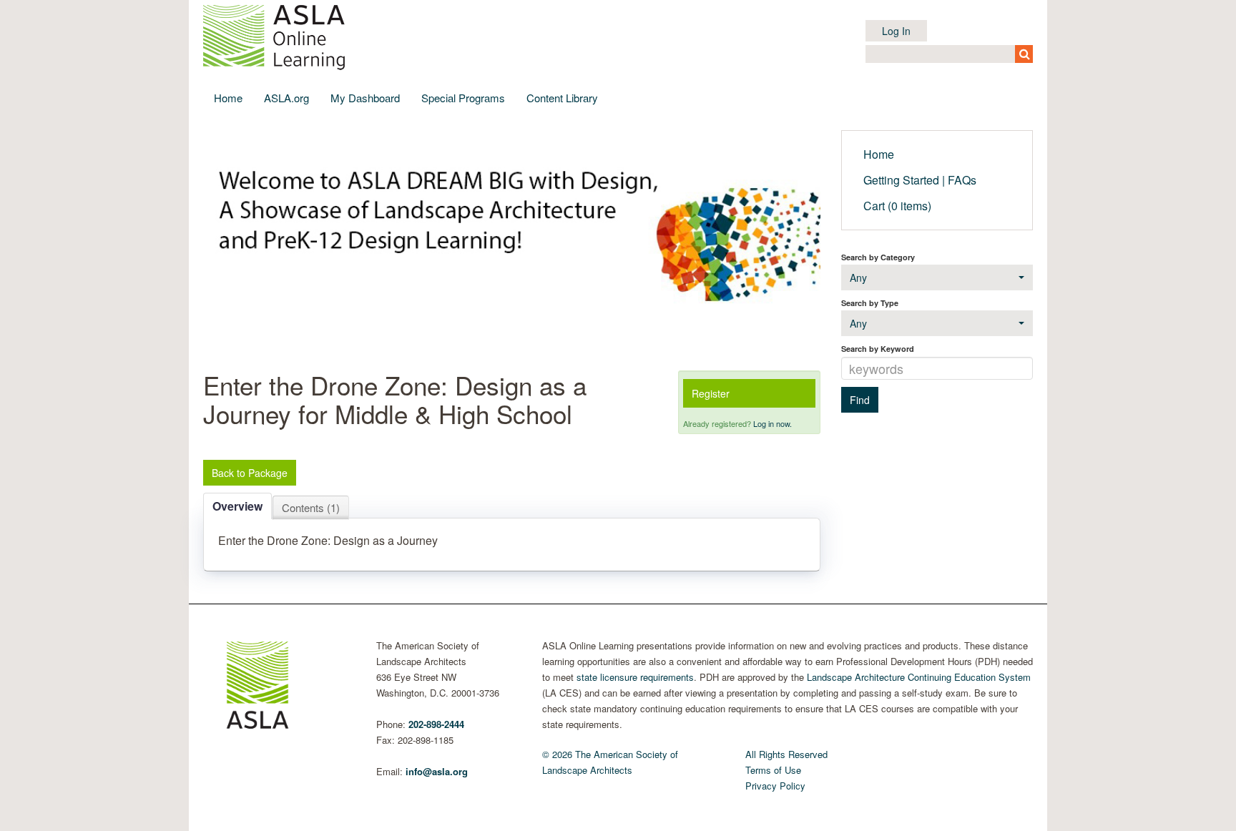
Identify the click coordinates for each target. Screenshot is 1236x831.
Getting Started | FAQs (919, 180)
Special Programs (463, 97)
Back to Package (250, 473)
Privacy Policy (775, 785)
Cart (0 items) (897, 205)
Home (228, 97)
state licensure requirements (635, 677)
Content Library (562, 97)
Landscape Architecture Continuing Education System (919, 677)
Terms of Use (773, 770)
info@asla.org (437, 771)
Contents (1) (311, 507)
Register (711, 393)
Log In (896, 31)
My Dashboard (365, 97)
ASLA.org (286, 97)
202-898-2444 (436, 724)
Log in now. (772, 423)
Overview (237, 506)
